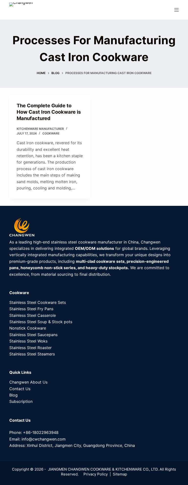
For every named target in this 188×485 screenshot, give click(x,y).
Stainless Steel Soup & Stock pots (40, 321)
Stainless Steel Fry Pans (31, 308)
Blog (13, 395)
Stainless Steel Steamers (32, 354)
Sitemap (120, 474)
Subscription (21, 401)
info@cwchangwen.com (44, 439)
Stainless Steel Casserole (32, 315)
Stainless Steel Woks (28, 341)
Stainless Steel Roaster (30, 347)
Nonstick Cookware (27, 328)
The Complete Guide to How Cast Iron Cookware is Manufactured (49, 112)
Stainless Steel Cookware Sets (37, 302)
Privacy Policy (95, 474)
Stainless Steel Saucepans (33, 334)
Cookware (50, 133)
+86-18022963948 (41, 432)
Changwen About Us (28, 382)
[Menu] (176, 10)
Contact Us (19, 388)
